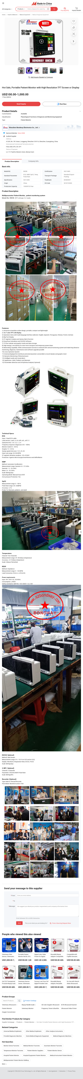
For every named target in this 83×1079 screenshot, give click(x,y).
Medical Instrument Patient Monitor (61, 1055)
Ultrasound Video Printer (69, 1008)
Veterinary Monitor (28, 1008)
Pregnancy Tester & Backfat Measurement (51, 1008)
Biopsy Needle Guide (28, 1005)
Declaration (62, 1071)
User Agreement (52, 1071)
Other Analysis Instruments (54, 1031)
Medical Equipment (25, 14)
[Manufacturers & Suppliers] (41, 3)
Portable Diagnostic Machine (13, 1036)
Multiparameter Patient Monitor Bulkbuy (16, 1060)
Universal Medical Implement (13, 1031)
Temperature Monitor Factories (13, 1050)
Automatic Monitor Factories (53, 1046)
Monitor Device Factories (11, 1046)
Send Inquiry (21, 104)
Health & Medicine (12, 14)
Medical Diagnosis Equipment (40, 14)
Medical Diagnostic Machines (62, 1036)
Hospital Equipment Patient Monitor (34, 1055)
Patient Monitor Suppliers (35, 1050)
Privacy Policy (71, 1071)
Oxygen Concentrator (8, 1012)
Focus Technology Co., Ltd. (28, 1071)
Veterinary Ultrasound (9, 1005)
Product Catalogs (30, 1001)
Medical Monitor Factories (31, 1046)
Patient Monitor (7, 1008)
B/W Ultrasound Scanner (69, 1005)
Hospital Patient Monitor (11, 1055)
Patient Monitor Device (54, 1050)
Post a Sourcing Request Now (60, 923)
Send (19, 923)
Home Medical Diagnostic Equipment (37, 1036)
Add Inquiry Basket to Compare (42, 77)
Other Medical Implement (34, 1031)
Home (3, 14)
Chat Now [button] (63, 104)
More (4, 1064)
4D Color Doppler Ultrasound (50, 1005)
